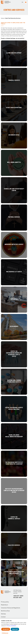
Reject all (15, 629)
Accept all (6, 629)
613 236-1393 (17, 597)
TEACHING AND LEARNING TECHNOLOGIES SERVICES (14, 381)
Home (2, 18)
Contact (3, 617)
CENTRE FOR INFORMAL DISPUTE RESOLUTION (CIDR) (14, 408)
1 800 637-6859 (18, 596)
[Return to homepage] (6, 2)
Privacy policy (5, 602)
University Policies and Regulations (10, 608)
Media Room (4, 605)
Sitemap (3, 614)
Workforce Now (5, 611)
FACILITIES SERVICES (14, 545)
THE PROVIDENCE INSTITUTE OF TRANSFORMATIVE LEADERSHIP (14, 463)
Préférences (5, 633)
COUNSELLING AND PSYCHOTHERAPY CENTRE (14, 189)
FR (22, 2)
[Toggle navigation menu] (25, 2)
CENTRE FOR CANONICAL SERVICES (14, 517)
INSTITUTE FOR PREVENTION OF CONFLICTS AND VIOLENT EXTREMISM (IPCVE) (14, 490)
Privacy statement (11, 625)
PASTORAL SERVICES (14, 217)
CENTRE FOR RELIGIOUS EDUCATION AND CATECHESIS (14, 572)
